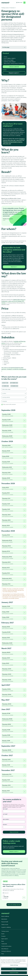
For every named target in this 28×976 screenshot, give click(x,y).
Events (2, 933)
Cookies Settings (14, 965)
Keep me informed (14, 832)
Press (2, 953)
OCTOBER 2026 (5, 385)
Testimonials (4, 943)
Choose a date (13, 66)
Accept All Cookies (14, 972)
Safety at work (4, 924)
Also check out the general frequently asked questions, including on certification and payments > (13, 369)
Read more (13, 266)
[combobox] (14, 389)
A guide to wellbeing (6, 927)
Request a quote (13, 73)
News (2, 941)
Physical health (4, 921)
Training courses (5, 7)
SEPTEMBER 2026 (14, 382)
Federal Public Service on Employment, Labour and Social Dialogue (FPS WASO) (13, 301)
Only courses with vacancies (9, 404)
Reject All (14, 968)
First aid (5, 881)
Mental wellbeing (5, 916)
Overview (12, 7)
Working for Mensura (6, 951)
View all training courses (14, 904)
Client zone (19, 2)
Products (3, 936)
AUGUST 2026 (5, 382)
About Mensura (4, 948)
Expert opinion (4, 938)
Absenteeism (4, 919)
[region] (14, 965)
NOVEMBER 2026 (14, 385)
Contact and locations (6, 946)
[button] (14, 415)
